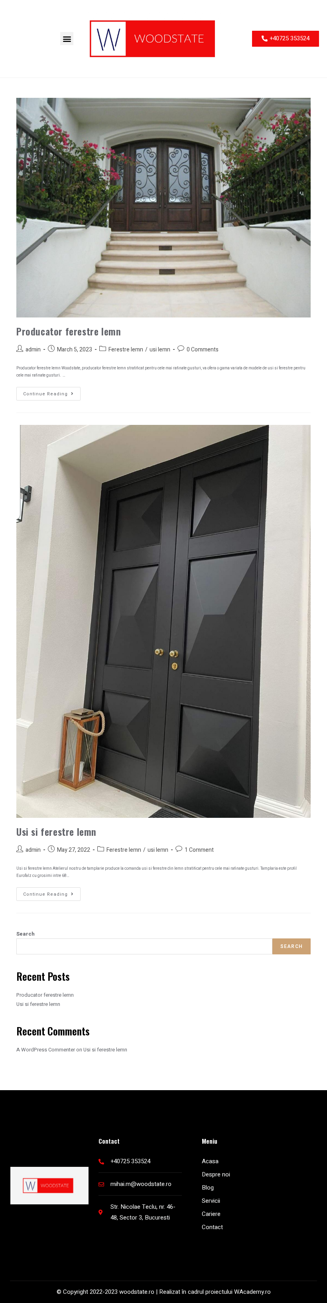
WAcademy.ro (252, 1291)
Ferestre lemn (125, 349)
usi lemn (160, 349)
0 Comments (203, 349)
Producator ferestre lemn (68, 331)
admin (33, 349)
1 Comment (199, 850)
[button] (66, 38)
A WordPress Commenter (45, 1049)
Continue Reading (52, 392)
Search (25, 934)
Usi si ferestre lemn (56, 831)
